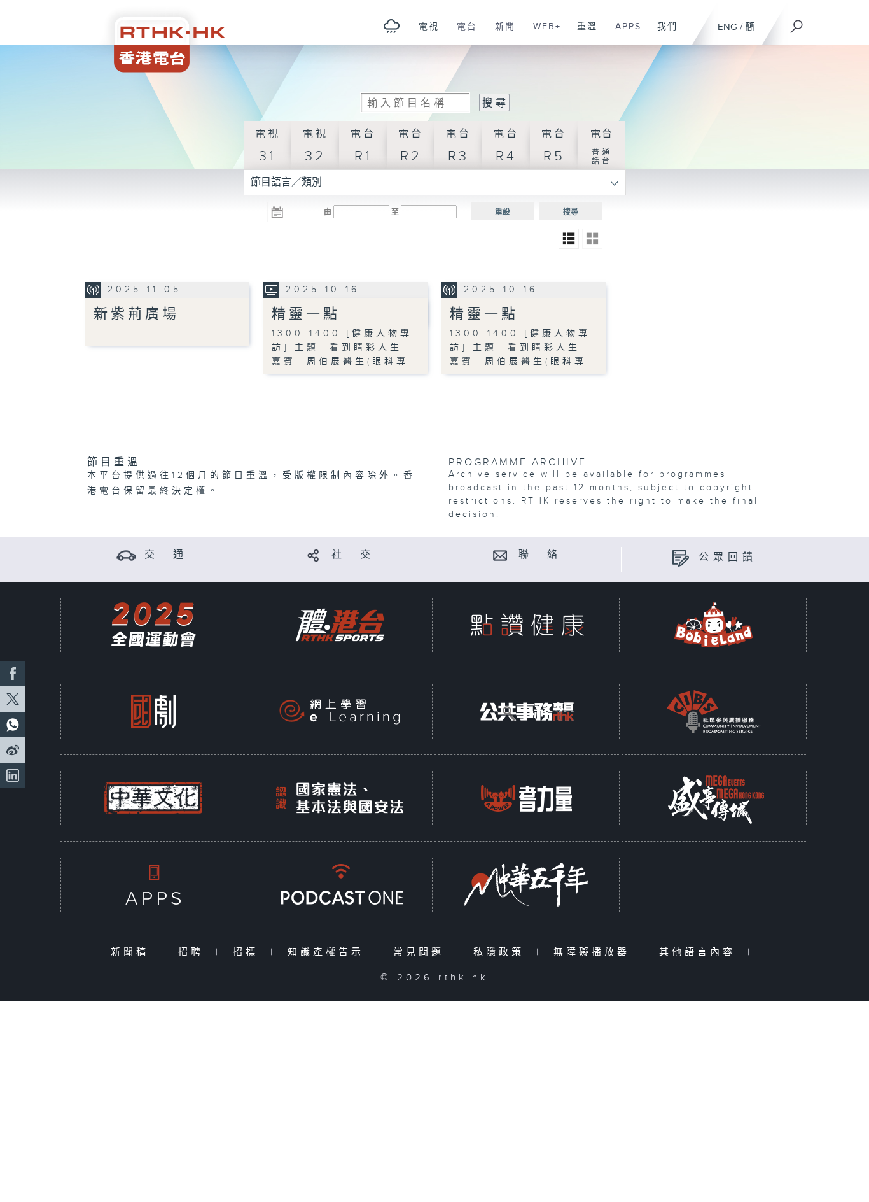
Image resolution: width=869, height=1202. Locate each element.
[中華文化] (153, 798)
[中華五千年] (526, 885)
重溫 (582, 33)
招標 (248, 952)
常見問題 (421, 952)
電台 (462, 33)
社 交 (353, 555)
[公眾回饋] (680, 557)
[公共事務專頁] (526, 711)
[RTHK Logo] (161, 36)
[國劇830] (153, 711)
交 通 (166, 555)
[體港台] (339, 625)
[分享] (313, 554)
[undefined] (391, 25)
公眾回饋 (728, 557)
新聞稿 (133, 952)
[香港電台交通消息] (126, 554)
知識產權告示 (329, 952)
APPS (623, 33)
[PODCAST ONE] (339, 885)
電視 (424, 33)
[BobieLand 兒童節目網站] (713, 625)
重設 (502, 212)
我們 (663, 33)
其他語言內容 (700, 952)
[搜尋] (797, 22)
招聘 (193, 952)
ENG (727, 27)
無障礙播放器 (594, 952)
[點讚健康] (526, 625)
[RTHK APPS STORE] (153, 885)
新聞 (500, 33)
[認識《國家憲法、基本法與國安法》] (339, 798)
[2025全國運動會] (153, 625)
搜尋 (570, 212)
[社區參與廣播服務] (713, 711)
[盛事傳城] (713, 798)
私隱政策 (501, 952)
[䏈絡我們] (500, 554)
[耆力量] (526, 798)
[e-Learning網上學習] (339, 711)
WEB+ (542, 33)
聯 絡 (540, 555)
